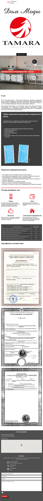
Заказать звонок (21, 54)
